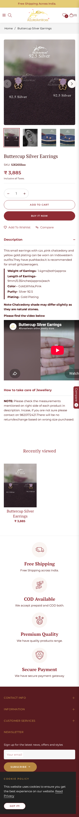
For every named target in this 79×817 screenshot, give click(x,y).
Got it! (15, 806)
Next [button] (72, 84)
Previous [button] (7, 84)
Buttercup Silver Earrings (20, 513)
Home (8, 28)
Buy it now (39, 215)
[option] (39, 82)
